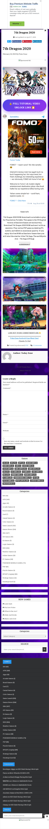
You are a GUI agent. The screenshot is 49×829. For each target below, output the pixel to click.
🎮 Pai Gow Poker (9, 607)
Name (5, 414)
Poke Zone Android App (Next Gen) (24, 338)
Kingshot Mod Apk (21, 789)
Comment (7, 388)
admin (5, 797)
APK (14, 463)
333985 (5, 785)
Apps (21, 463)
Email (5, 423)
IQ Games (26, 472)
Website (6, 431)
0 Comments (37, 345)
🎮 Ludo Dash (7, 604)
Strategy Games (37, 480)
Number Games (17, 475)
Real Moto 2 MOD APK (24, 793)
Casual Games (28, 466)
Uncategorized (8, 483)
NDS (6, 475)
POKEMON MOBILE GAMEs (22, 477)
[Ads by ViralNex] (45, 60)
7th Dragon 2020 (24, 32)
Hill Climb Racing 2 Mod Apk (28, 769)
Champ (5, 805)
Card (18, 466)
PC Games (7, 477)
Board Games (8, 466)
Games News (34, 469)
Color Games (8, 469)
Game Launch (20, 469)
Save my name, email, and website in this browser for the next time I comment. (23, 442)
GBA (6, 472)
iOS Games (15, 472)
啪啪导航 (6, 781)
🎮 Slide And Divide (10, 615)
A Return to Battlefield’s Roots (21, 781)
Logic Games (37, 472)
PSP (26, 345)
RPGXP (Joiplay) (22, 480)
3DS (5, 463)
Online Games (30, 475)
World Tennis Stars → (24, 367)
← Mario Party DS (24, 370)
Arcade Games (32, 463)
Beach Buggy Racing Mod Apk (21, 777)
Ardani (5, 777)
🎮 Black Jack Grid (9, 619)
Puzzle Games (8, 480)
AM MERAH (7, 789)
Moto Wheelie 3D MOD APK (20, 773)
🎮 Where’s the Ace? (10, 611)
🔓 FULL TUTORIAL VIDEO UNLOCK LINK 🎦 (24, 105)
